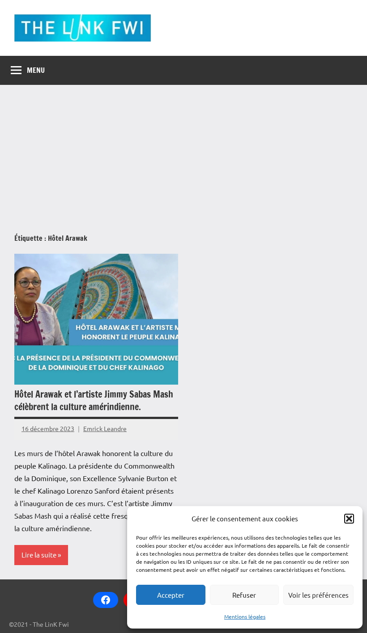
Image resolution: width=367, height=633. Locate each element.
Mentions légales (244, 616)
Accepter (170, 595)
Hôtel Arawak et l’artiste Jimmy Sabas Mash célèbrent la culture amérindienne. (93, 400)
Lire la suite (38, 554)
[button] (349, 518)
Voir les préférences (318, 595)
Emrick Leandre (105, 428)
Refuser (244, 595)
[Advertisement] (183, 151)
